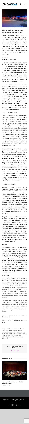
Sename (9, 335)
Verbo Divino (15, 335)
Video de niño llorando (13, 337)
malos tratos (22, 332)
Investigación (17, 328)
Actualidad (10, 328)
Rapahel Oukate (13, 333)
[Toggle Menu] (25, 4)
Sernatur (10, 41)
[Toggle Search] (20, 4)
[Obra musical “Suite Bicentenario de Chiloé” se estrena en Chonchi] (14, 361)
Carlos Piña (5, 330)
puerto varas (5, 333)
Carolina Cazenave (12, 330)
